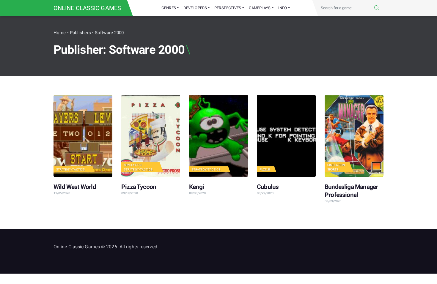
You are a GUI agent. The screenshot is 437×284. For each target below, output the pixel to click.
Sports (333, 169)
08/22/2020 (265, 193)
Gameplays (260, 8)
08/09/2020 (333, 201)
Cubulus (268, 186)
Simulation (133, 165)
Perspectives (227, 8)
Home (60, 32)
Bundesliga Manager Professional (351, 190)
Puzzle (265, 169)
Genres (168, 8)
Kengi (196, 186)
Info (282, 8)
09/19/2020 (129, 193)
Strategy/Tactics (70, 169)
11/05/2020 (62, 193)
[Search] (376, 8)
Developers (195, 8)
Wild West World (75, 186)
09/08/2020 (197, 193)
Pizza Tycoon (138, 186)
